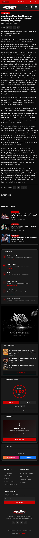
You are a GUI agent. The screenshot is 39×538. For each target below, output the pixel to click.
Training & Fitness (25, 479)
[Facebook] (25, 522)
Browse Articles (11, 294)
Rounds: (17, 406)
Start (11, 402)
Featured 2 (5, 13)
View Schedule (11, 259)
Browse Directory (11, 285)
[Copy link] (18, 27)
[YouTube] (21, 522)
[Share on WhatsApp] (14, 27)
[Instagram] (17, 522)
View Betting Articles (12, 277)
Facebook (29, 457)
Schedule (6, 478)
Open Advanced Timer (20, 411)
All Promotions (19, 373)
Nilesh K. (24, 533)
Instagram (12, 457)
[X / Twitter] (13, 522)
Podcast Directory (9, 481)
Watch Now (10, 268)
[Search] (27, 7)
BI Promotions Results (26, 473)
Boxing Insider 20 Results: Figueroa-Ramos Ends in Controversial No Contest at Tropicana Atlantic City (22, 352)
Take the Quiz (19, 439)
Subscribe (19, 502)
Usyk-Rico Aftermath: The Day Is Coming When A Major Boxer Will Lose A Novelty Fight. (24, 215)
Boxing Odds (24, 476)
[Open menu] (36, 7)
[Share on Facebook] (10, 27)
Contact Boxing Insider (10, 484)
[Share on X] (7, 27)
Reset (28, 402)
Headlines (23, 482)
